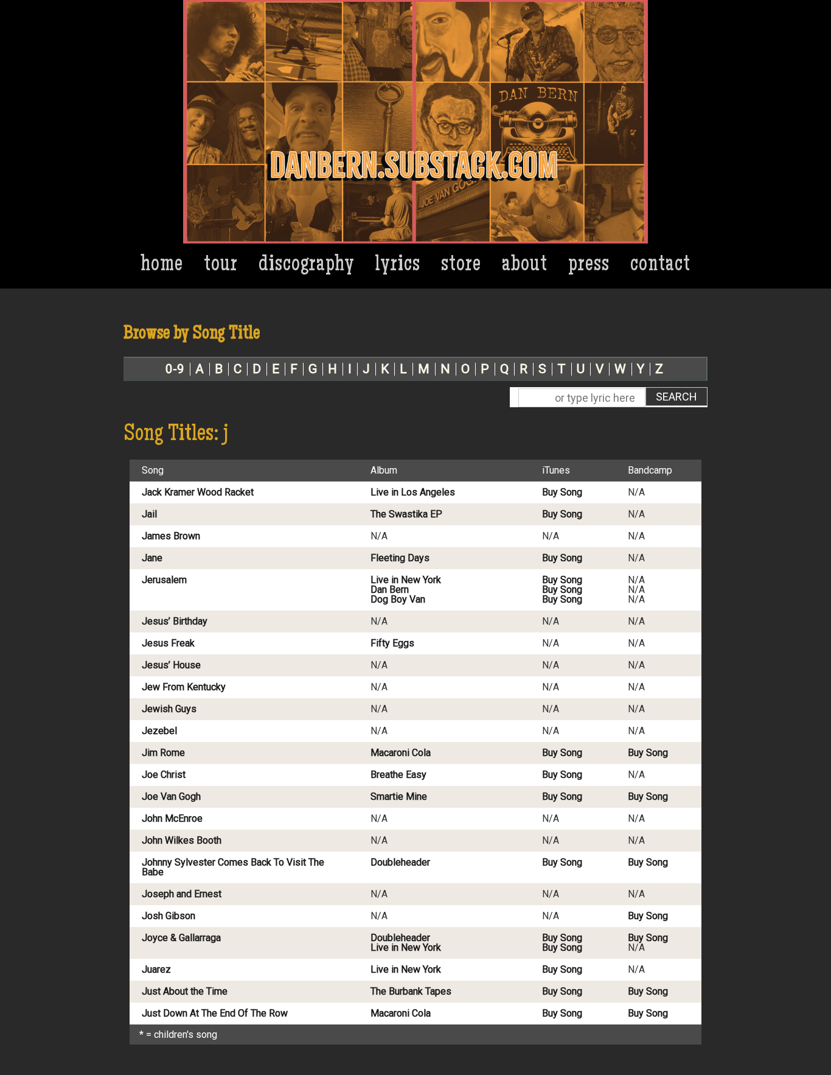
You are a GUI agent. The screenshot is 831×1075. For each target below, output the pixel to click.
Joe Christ (164, 775)
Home (162, 265)
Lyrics (397, 265)
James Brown (171, 536)
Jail (149, 514)
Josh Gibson (168, 916)
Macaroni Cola (400, 753)
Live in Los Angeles (412, 492)
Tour (221, 265)
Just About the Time (185, 991)
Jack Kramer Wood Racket (198, 492)
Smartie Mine (398, 797)
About (525, 265)
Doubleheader (400, 862)
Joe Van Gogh (171, 797)
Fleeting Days (399, 558)
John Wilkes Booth (181, 841)
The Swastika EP (406, 514)
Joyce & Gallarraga (181, 938)
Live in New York (405, 580)
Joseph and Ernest (181, 894)
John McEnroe (172, 819)
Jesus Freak (168, 643)
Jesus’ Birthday (174, 621)
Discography (307, 265)
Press (589, 265)
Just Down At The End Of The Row (215, 1013)
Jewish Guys (169, 709)
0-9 (174, 369)
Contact (660, 265)
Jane (152, 558)
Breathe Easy (398, 775)
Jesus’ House (171, 665)
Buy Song (562, 492)
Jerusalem (164, 580)
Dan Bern (389, 590)
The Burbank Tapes (410, 991)
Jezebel (159, 731)
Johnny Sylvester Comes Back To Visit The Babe (233, 867)
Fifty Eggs (392, 643)
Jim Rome (163, 753)
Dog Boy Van (397, 599)
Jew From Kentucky (184, 687)
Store (461, 265)
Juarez (156, 970)
